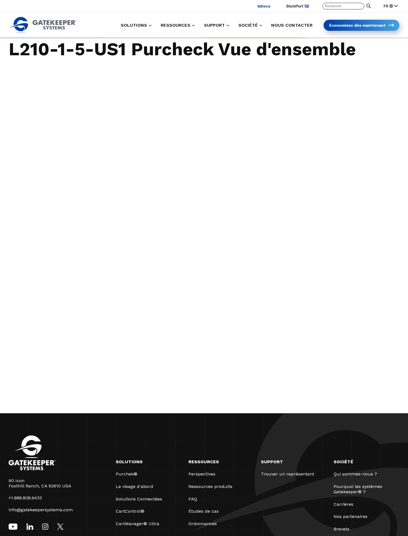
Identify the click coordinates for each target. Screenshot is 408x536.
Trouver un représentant (287, 474)
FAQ (192, 499)
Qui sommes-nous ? (355, 474)
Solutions (129, 461)
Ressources (203, 461)
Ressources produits (210, 486)
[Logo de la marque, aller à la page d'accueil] (42, 31)
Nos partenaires (350, 516)
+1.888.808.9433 (25, 497)
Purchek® (126, 474)
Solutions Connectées (139, 499)
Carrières (343, 504)
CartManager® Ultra (137, 523)
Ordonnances (202, 523)
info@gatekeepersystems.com (41, 509)
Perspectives (201, 474)
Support (272, 461)
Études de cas (203, 511)
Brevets (341, 529)
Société (343, 461)
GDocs (263, 6)
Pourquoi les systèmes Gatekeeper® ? (358, 489)
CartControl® (130, 511)
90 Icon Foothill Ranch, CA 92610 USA (40, 483)
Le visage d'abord (134, 486)
